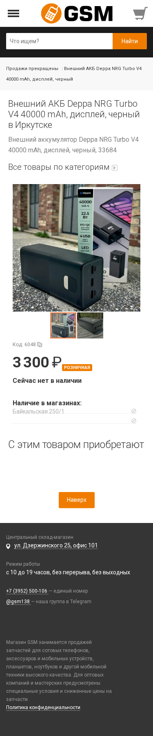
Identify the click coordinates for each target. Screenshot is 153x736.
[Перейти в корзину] (141, 13)
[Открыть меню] (14, 14)
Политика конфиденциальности (43, 707)
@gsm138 (18, 601)
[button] (76, 248)
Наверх (76, 500)
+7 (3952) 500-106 (27, 591)
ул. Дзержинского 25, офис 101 (56, 545)
